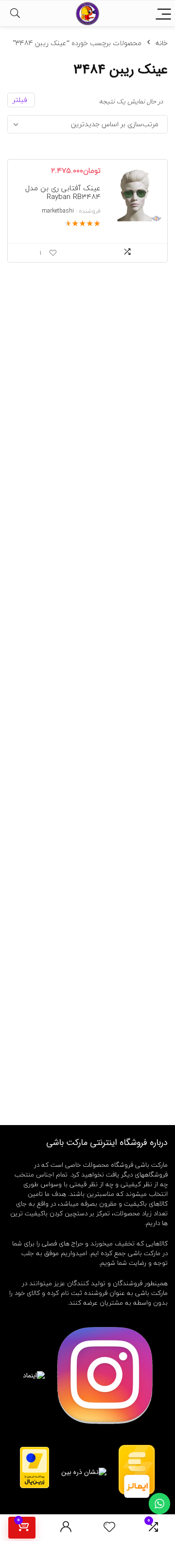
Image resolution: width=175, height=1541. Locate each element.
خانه (162, 43)
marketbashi (58, 211)
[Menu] (163, 13)
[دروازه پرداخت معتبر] (34, 1451)
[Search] (15, 13)
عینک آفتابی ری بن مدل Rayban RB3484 (63, 192)
